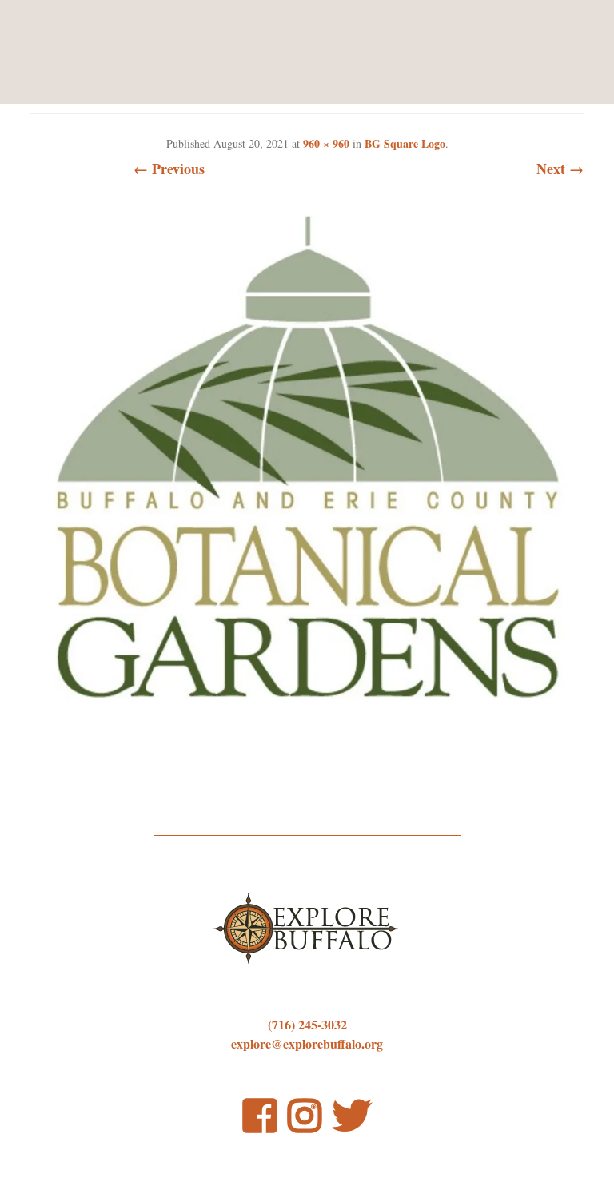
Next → (560, 168)
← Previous (169, 168)
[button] (306, 459)
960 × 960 (326, 143)
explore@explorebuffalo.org (307, 1043)
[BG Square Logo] (306, 729)
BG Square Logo (405, 143)
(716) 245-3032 (307, 1024)
